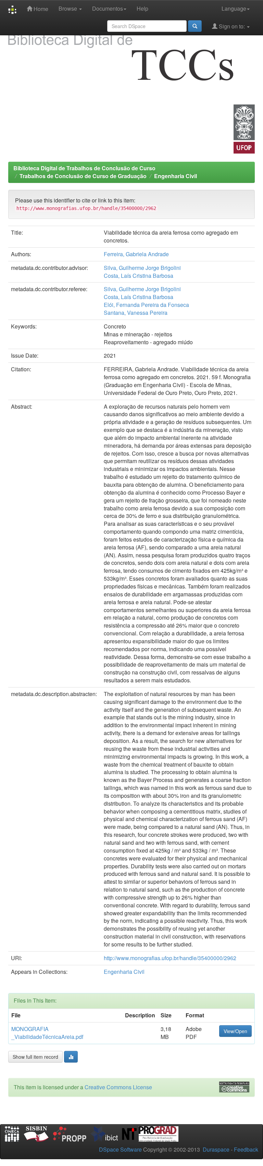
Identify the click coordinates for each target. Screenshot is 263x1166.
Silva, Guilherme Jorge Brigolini (142, 268)
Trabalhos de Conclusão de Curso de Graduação (83, 176)
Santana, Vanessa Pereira (135, 313)
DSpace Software (120, 1149)
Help (142, 8)
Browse (68, 8)
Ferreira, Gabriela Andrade (136, 254)
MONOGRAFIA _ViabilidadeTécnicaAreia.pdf (47, 1033)
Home (40, 9)
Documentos (107, 8)
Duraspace (216, 1149)
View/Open (235, 1031)
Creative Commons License (118, 1087)
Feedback (246, 1149)
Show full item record (35, 1056)
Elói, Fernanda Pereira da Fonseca (146, 305)
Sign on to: (231, 26)
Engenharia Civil (175, 176)
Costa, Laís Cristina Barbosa (138, 276)
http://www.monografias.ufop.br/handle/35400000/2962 (170, 958)
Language (234, 8)
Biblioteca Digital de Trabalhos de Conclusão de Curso (84, 168)
